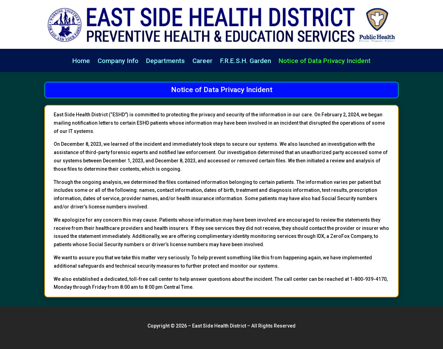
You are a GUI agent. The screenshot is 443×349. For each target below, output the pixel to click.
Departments (165, 62)
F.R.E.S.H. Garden (245, 62)
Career (202, 62)
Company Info (118, 62)
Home (81, 62)
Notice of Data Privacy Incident (325, 62)
